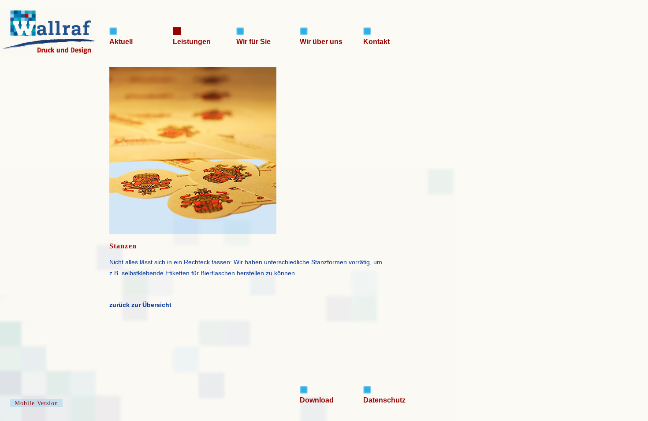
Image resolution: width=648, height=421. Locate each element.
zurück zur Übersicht (140, 304)
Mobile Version (37, 403)
